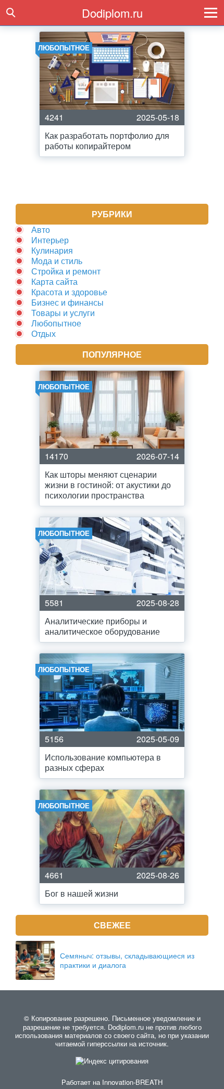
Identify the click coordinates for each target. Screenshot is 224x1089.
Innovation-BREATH (132, 1082)
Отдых (43, 333)
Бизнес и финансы (67, 302)
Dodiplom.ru (112, 13)
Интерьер (50, 240)
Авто (40, 229)
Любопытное (56, 323)
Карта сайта (54, 281)
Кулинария (52, 250)
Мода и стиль (56, 261)
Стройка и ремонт (66, 271)
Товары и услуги (63, 313)
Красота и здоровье (69, 292)
